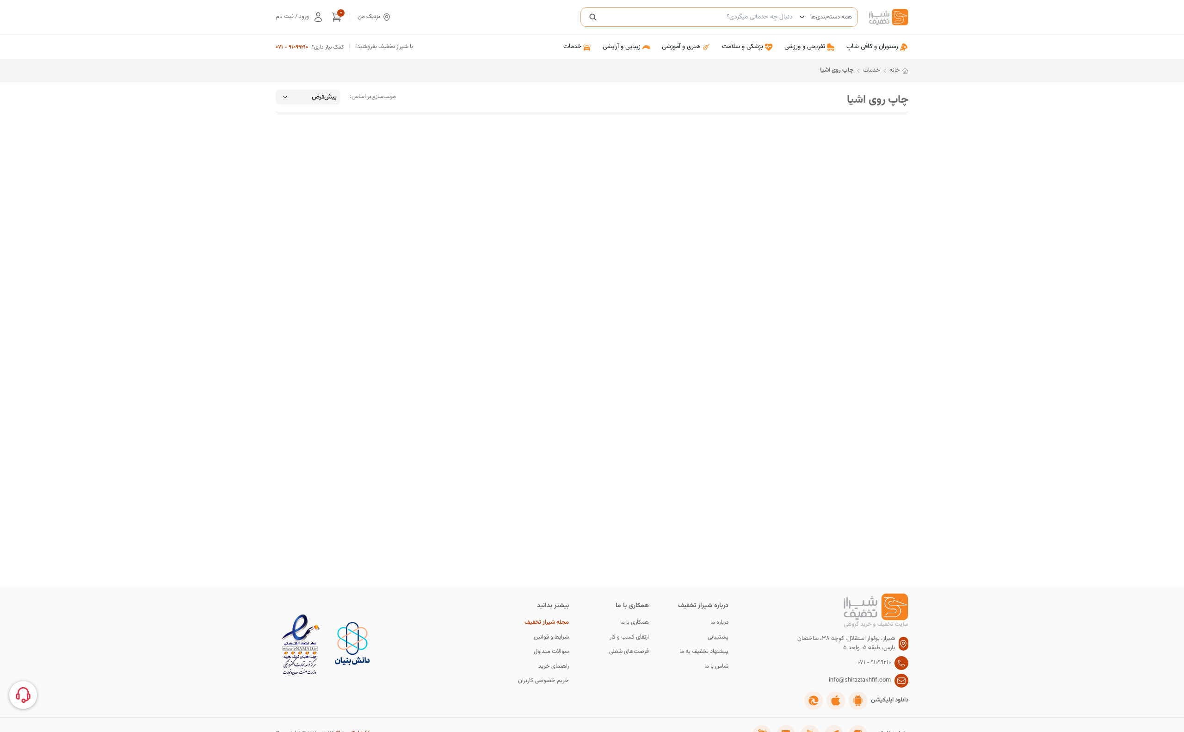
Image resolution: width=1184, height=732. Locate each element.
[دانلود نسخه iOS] (835, 700)
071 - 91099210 (292, 47)
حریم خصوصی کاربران (543, 681)
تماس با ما (716, 666)
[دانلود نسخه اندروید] (858, 700)
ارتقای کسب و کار (629, 637)
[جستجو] (593, 17)
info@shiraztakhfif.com (860, 680)
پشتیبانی (718, 637)
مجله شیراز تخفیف (546, 622)
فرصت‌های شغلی (629, 651)
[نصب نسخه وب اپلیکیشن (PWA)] (813, 700)
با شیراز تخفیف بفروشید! (384, 47)
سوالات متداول (551, 651)
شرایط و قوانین (551, 637)
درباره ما (719, 622)
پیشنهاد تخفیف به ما (703, 651)
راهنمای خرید (553, 666)
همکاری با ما (634, 622)
